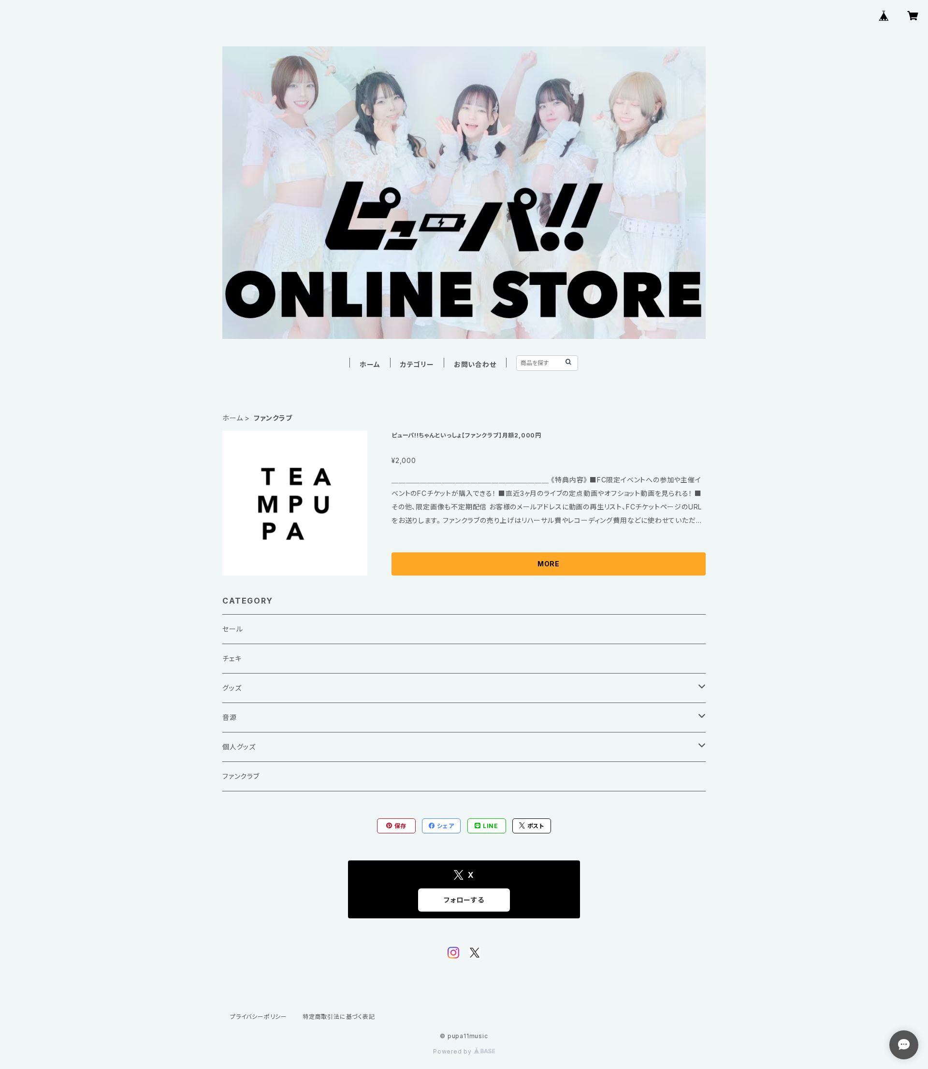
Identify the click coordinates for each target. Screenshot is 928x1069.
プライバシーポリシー (258, 1016)
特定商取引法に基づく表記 (339, 1016)
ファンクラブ (241, 776)
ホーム (370, 364)
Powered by (453, 1051)
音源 (229, 717)
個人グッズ (239, 747)
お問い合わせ (475, 364)
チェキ (231, 658)
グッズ (231, 688)
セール (232, 629)
